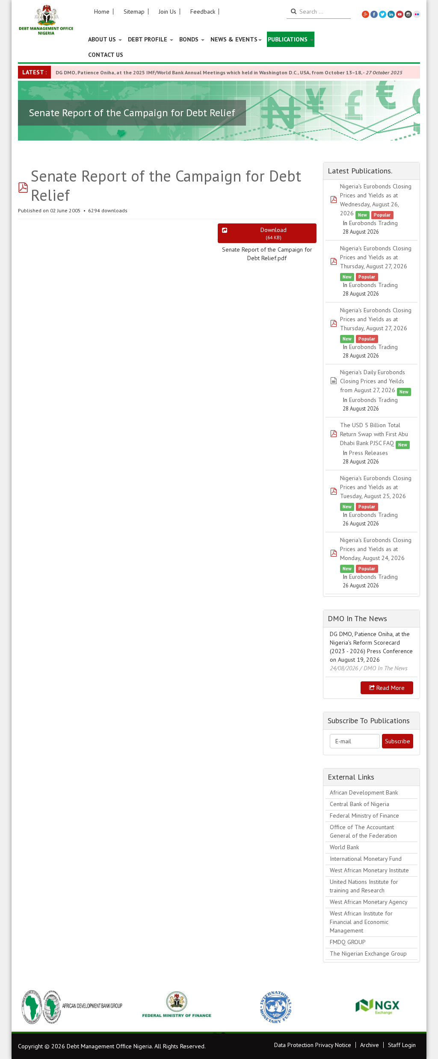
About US (103, 39)
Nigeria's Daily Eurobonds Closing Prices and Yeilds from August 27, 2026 (372, 381)
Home (102, 12)
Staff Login (402, 1045)
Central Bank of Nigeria (359, 804)
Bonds (189, 39)
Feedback (202, 12)
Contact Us (105, 55)
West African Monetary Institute (369, 870)
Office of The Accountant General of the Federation (363, 831)
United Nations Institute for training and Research (364, 886)
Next (409, 1007)
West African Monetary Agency (369, 902)
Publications (288, 39)
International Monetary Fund (366, 858)
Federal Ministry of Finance (364, 815)
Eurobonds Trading (373, 223)
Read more (390, 688)
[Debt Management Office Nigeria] (46, 20)
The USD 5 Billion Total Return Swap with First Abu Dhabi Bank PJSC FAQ (374, 434)
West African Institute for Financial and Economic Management (361, 921)
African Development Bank (364, 792)
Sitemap (134, 12)
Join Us (167, 12)
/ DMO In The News (384, 668)
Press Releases (368, 453)
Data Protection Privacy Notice (312, 1045)
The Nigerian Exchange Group (368, 953)
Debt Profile (148, 39)
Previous (29, 1007)
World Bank (344, 847)
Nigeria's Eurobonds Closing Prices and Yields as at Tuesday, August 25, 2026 (375, 487)
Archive (369, 1045)
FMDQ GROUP (348, 942)
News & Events (233, 39)
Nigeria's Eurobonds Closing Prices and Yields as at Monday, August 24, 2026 (375, 549)
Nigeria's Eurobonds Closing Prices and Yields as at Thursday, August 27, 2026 (375, 257)
